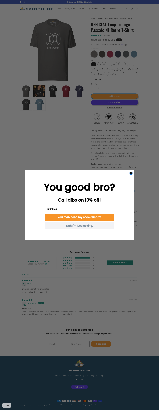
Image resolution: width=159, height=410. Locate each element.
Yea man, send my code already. (79, 217)
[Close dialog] (131, 173)
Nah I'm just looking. (79, 226)
